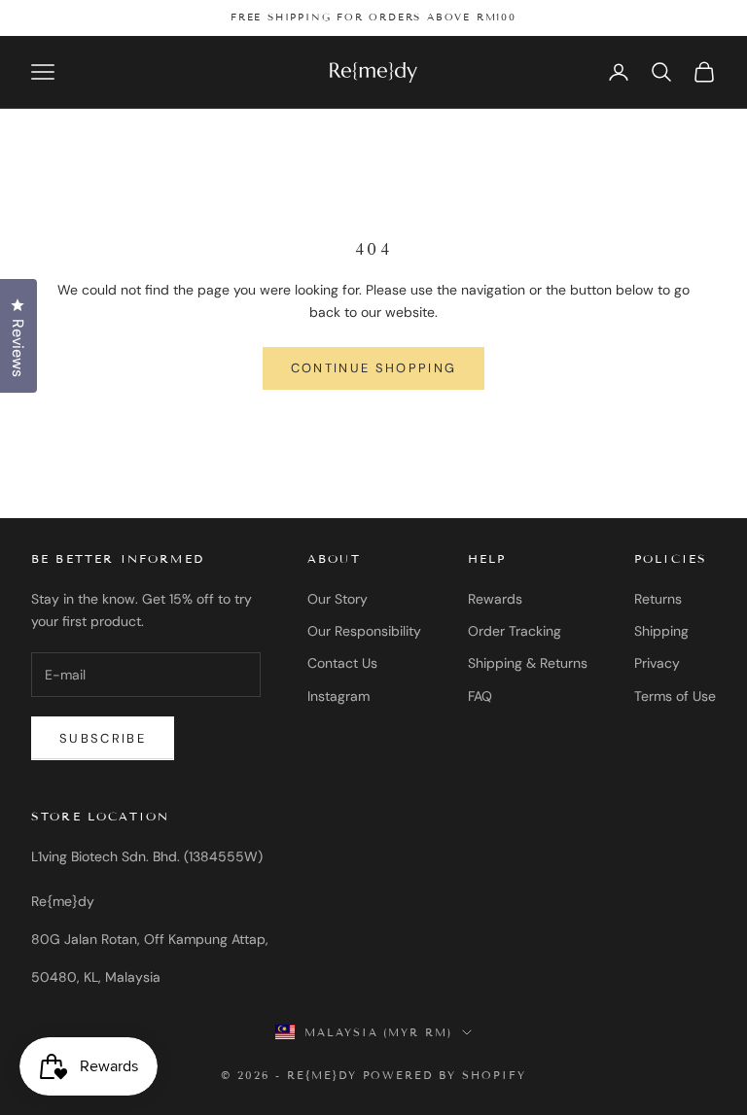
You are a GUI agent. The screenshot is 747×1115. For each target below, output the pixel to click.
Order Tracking (514, 631)
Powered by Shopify (445, 1075)
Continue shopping (374, 368)
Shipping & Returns (527, 663)
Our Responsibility (364, 631)
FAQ (480, 696)
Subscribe (102, 738)
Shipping (661, 631)
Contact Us (342, 663)
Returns (658, 599)
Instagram (338, 696)
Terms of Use (675, 696)
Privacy (657, 663)
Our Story (337, 599)
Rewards (495, 599)
